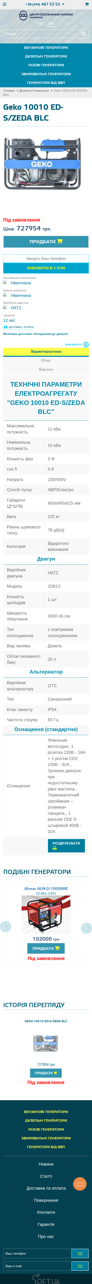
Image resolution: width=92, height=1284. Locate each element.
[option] (44, 166)
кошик (86, 4)
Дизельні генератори (46, 57)
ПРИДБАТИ (44, 948)
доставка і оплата (21, 326)
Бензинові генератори (46, 48)
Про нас (46, 1236)
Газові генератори (46, 65)
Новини (46, 1164)
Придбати (43, 241)
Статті (46, 1176)
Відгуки (46, 369)
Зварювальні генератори (46, 74)
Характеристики (46, 351)
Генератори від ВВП (46, 83)
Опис (46, 360)
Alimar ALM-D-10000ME (46, 889)
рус (41, 24)
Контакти (46, 1212)
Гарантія (46, 1224)
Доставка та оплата (46, 1188)
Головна (9, 90)
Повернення (46, 1200)
